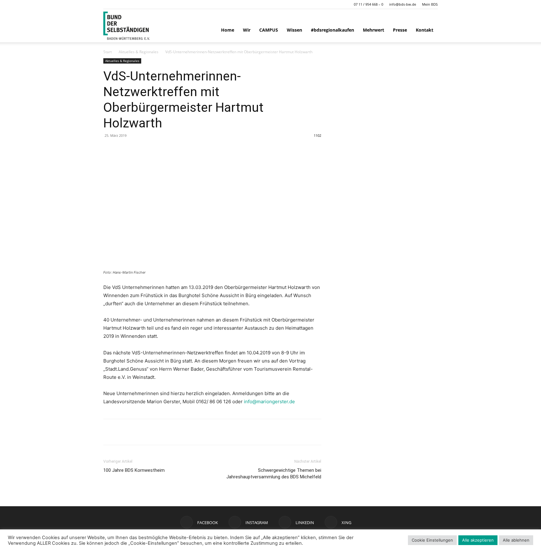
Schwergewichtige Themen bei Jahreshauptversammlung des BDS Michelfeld (273, 473)
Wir (246, 30)
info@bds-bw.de (402, 4)
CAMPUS (268, 30)
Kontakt (424, 30)
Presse (400, 30)
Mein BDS (430, 4)
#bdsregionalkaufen (332, 30)
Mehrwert (373, 30)
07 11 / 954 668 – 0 (368, 4)
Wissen (294, 30)
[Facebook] (109, 432)
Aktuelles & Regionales (138, 51)
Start (107, 51)
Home (227, 30)
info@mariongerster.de (269, 401)
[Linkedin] (138, 432)
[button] (108, 4)
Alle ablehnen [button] (516, 540)
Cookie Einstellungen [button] (432, 540)
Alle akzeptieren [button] (478, 540)
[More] (167, 432)
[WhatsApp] (124, 432)
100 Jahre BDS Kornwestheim (134, 470)
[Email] (153, 432)
